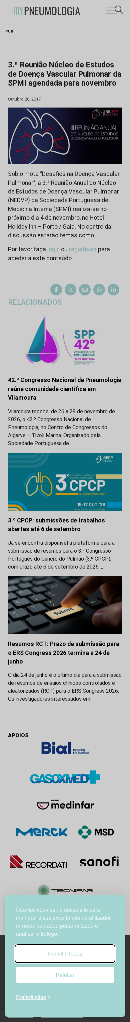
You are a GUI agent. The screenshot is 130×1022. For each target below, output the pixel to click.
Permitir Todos (65, 953)
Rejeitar (65, 975)
